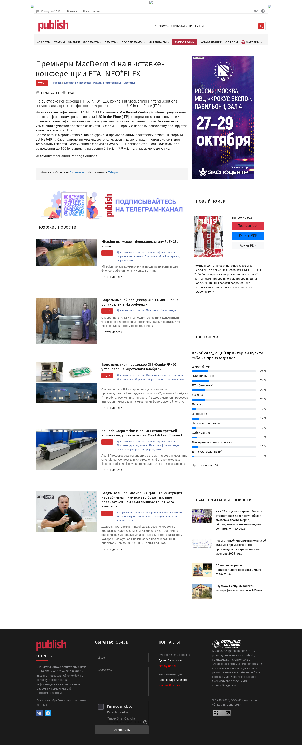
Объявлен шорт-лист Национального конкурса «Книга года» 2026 (239, 570)
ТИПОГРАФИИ (185, 42)
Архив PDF (248, 245)
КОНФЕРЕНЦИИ (211, 42)
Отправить (122, 730)
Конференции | (126, 512)
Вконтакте (77, 172)
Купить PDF (248, 236)
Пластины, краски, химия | (133, 445)
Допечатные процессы (78, 82)
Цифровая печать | (157, 512)
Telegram (114, 172)
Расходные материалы (107, 82)
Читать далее (111, 276)
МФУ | (149, 516)
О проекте (46, 656)
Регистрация (91, 11)
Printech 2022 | (125, 520)
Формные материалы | (130, 256)
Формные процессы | (158, 375)
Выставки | (139, 516)
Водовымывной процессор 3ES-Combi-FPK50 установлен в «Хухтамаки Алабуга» (138, 366)
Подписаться (248, 226)
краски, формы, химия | (150, 449)
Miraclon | (164, 256)
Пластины (129, 82)
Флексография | (126, 449)
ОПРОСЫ (231, 42)
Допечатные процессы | (131, 252)
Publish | (140, 512)
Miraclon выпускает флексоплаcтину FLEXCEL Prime (139, 243)
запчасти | (172, 516)
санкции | (159, 516)
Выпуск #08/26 (242, 217)
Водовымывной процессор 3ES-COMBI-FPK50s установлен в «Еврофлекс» (139, 302)
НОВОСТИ (43, 42)
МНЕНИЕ (74, 42)
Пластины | (151, 256)
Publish (57, 82)
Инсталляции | (169, 310)
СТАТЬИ (59, 42)
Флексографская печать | (161, 252)
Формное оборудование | (150, 379)
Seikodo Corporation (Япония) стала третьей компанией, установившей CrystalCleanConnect (142, 433)
